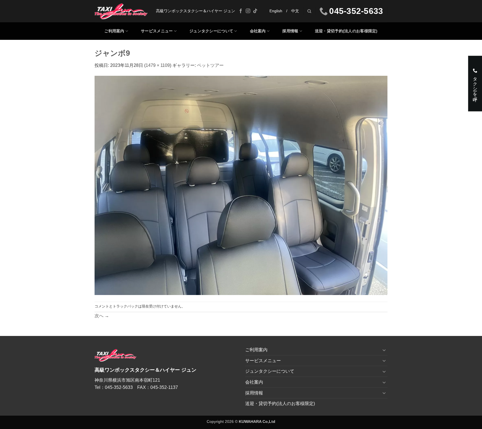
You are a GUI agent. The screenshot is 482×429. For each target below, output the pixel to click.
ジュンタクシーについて (211, 31)
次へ (102, 315)
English (275, 11)
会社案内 (258, 31)
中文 (295, 11)
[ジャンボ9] (241, 185)
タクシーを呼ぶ (475, 86)
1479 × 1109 (158, 65)
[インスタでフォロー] (248, 11)
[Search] (309, 11)
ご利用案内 (114, 31)
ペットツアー (210, 65)
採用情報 (290, 31)
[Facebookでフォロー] (240, 11)
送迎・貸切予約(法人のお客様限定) (346, 31)
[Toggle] (384, 350)
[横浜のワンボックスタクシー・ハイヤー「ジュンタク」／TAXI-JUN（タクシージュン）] (121, 11)
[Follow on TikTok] (255, 11)
